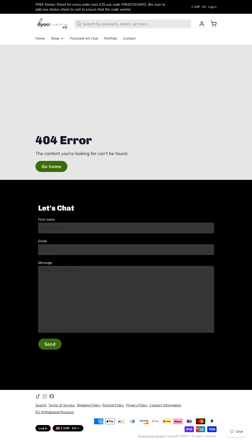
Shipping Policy (88, 405)
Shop (55, 38)
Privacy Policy (136, 405)
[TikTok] (37, 396)
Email (42, 241)
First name (46, 219)
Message (45, 262)
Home (40, 38)
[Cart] (212, 24)
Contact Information (165, 405)
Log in (212, 7)
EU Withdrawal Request (54, 412)
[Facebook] (51, 396)
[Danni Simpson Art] (52, 24)
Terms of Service (61, 405)
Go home (51, 166)
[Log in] (200, 24)
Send (50, 344)
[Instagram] (44, 396)
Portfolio (110, 38)
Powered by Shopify (151, 436)
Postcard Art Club (84, 38)
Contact (129, 38)
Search (41, 405)
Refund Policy (113, 405)
